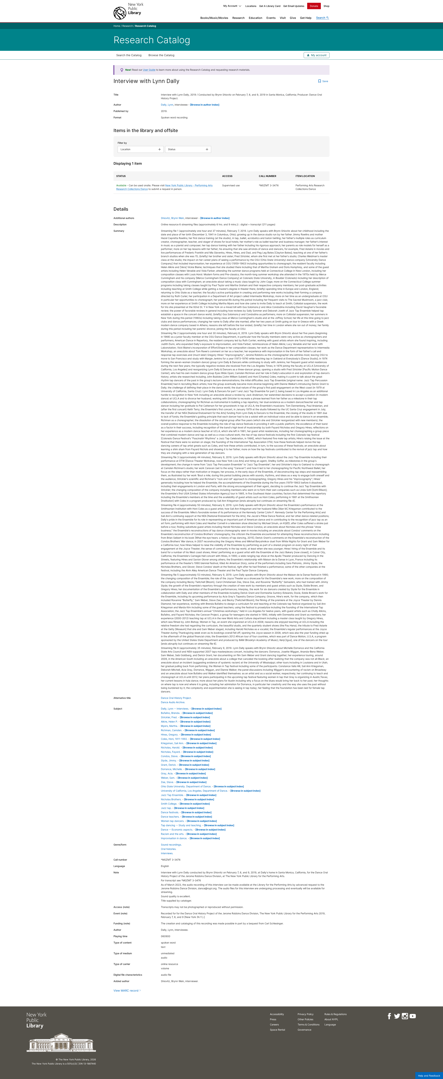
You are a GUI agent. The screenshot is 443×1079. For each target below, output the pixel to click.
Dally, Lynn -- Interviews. (175, 708)
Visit (283, 18)
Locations (250, 5)
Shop (326, 5)
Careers (274, 1024)
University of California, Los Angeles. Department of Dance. (194, 790)
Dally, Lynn (167, 104)
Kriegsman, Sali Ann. (172, 743)
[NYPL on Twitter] (397, 1016)
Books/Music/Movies (214, 18)
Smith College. (169, 803)
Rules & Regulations (335, 1014)
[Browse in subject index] (206, 708)
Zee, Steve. (167, 782)
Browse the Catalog (161, 55)
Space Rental (277, 1029)
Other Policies (305, 1019)
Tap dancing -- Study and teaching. (181, 825)
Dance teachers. (170, 816)
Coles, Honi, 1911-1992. (174, 738)
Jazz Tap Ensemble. (172, 795)
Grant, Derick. (169, 764)
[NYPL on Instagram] (404, 1016)
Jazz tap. (166, 807)
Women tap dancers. (172, 820)
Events (271, 18)
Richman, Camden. (171, 730)
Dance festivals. (170, 812)
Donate (314, 5)
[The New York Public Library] (128, 11)
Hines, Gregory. (169, 734)
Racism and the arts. (172, 833)
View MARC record (126, 990)
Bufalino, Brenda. (170, 712)
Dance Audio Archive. (173, 702)
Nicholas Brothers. (171, 799)
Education (255, 18)
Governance (304, 1029)
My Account (230, 5)
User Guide (149, 69)
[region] (221, 182)
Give (293, 18)
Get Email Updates (293, 5)
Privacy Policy (306, 1014)
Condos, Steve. (169, 756)
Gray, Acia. (167, 773)
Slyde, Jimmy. (169, 760)
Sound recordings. (171, 844)
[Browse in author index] (204, 104)
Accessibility (277, 1014)
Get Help (305, 18)
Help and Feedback (429, 1075)
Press (273, 1019)
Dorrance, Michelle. (172, 769)
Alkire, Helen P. (169, 721)
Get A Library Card (270, 5)
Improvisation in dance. (174, 838)
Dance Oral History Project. (176, 697)
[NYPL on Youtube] (412, 1016)
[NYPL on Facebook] (389, 1016)
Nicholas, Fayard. (171, 751)
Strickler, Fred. (169, 717)
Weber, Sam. (168, 777)
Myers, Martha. (169, 725)
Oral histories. (168, 848)
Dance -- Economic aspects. (177, 829)
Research (238, 18)
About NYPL (331, 1019)
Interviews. (167, 853)
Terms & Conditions (308, 1024)
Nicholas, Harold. (170, 747)
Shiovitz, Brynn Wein (172, 218)
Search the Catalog (129, 55)
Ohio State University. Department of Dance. (186, 786)
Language (330, 1024)
